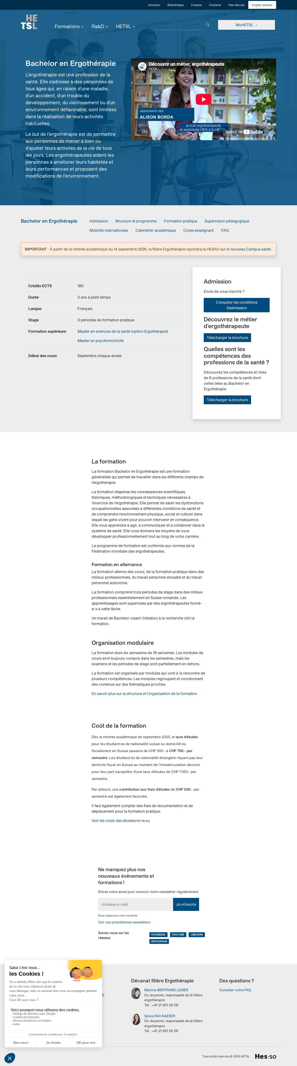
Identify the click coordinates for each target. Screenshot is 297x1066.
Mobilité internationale (109, 230)
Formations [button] (67, 26)
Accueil (29, 22)
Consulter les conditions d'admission (237, 305)
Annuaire (154, 5)
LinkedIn (197, 934)
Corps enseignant (198, 230)
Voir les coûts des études (113, 820)
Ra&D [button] (98, 26)
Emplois (196, 5)
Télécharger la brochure (227, 337)
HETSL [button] (123, 26)
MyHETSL (245, 25)
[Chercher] (208, 24)
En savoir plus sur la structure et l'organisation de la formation (144, 693)
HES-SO (265, 1056)
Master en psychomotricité (100, 340)
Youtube (178, 934)
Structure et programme (136, 221)
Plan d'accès (236, 5)
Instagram (159, 941)
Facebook (158, 934)
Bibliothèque (176, 5)
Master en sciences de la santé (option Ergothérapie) (122, 331)
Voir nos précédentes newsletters (124, 922)
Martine (166, 990)
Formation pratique (180, 221)
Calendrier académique (156, 230)
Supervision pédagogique (227, 221)
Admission (99, 221)
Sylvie (159, 1016)
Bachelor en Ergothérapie (49, 221)
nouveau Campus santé (250, 249)
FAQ (225, 230)
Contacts (215, 5)
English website (262, 5)
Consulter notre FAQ (235, 990)
